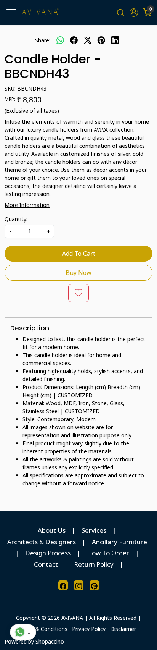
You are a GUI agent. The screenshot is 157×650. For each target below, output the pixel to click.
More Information (27, 205)
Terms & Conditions (42, 628)
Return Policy (94, 564)
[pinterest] (101, 40)
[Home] (40, 12)
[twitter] (88, 40)
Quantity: (16, 219)
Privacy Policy (89, 628)
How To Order (108, 552)
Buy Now (78, 272)
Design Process (48, 552)
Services (94, 530)
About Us (52, 530)
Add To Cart (78, 253)
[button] (133, 12)
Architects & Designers (41, 541)
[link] (120, 12)
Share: (42, 40)
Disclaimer (123, 628)
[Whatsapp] (60, 40)
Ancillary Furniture (119, 541)
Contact (46, 564)
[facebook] (74, 40)
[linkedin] (115, 40)
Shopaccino (49, 641)
